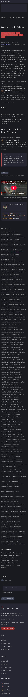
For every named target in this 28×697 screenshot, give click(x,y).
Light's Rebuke (18, 376)
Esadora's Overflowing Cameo (16, 301)
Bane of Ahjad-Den (5, 252)
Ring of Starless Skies (5, 562)
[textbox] (14, 588)
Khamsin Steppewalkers (15, 371)
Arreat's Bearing (5, 242)
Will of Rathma (14, 534)
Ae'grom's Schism (5, 234)
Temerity (17, 491)
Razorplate (18, 429)
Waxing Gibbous (5, 531)
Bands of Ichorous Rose (17, 249)
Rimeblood (3, 434)
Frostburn (15, 319)
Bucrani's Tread (14, 269)
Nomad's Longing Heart (13, 404)
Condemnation (4, 277)
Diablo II (6, 683)
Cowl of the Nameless (6, 279)
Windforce (12, 536)
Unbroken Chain (15, 521)
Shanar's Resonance (12, 464)
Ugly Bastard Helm (5, 521)
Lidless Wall (10, 376)
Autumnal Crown (14, 244)
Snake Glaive (18, 471)
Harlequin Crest (4, 557)
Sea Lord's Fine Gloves (6, 459)
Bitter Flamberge (5, 259)
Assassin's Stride (4, 244)
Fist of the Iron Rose (14, 309)
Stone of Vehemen (6, 479)
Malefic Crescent (4, 386)
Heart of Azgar (12, 349)
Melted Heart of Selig (5, 560)
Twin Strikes (19, 519)
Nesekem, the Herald (16, 560)
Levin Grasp (4, 376)
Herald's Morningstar (6, 356)
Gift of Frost (4, 326)
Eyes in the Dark (5, 306)
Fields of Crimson (5, 309)
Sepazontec (3, 464)
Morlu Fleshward (5, 399)
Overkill (24, 409)
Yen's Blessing (22, 544)
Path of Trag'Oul (16, 414)
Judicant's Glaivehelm (6, 369)
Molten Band (16, 396)
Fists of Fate (23, 309)
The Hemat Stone (5, 504)
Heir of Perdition (13, 557)
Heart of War (20, 349)
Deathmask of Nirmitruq (6, 289)
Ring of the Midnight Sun (19, 436)
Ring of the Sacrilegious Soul (18, 439)
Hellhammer (22, 351)
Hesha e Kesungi (15, 356)
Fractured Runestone (20, 316)
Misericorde (13, 394)
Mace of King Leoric (5, 384)
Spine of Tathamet (11, 474)
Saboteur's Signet (5, 446)
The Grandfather (16, 565)
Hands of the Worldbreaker (17, 344)
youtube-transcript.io (20, 199)
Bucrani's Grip (20, 267)
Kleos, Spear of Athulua (15, 374)
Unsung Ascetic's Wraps (6, 524)
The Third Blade (22, 509)
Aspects (3, 17)
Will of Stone (22, 534)
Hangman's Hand (5, 346)
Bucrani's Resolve (5, 269)
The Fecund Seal (14, 499)
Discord (5, 661)
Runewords (20, 17)
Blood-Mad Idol (11, 264)
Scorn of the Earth (5, 454)
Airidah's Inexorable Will (16, 234)
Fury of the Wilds (22, 319)
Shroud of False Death (6, 565)
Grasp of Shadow (5, 334)
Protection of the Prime (6, 421)
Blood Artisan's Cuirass (6, 262)
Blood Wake (4, 264)
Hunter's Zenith (4, 361)
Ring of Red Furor (20, 434)
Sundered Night (19, 484)
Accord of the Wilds (13, 232)
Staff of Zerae (15, 476)
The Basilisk (11, 494)
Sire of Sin (21, 469)
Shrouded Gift (16, 466)
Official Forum (7, 667)
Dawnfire (16, 284)
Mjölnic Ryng (21, 394)
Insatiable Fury (4, 366)
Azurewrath (4, 247)
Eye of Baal (22, 304)
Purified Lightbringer (18, 421)
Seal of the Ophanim (17, 459)
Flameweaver (18, 311)
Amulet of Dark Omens (6, 237)
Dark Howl (21, 282)
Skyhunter (3, 471)
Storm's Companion (16, 479)
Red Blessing (4, 431)
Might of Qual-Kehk (16, 391)
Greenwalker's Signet (16, 339)
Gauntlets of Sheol (16, 324)
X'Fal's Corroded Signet (12, 544)
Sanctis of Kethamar (5, 449)
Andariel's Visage (19, 552)
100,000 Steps (4, 232)
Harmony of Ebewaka (16, 346)
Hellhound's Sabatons (6, 354)
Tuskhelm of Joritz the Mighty (8, 519)
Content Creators (6, 646)
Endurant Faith (4, 301)
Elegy (25, 297)
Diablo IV (7, 686)
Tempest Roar (4, 494)
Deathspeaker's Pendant (19, 289)
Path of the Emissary (6, 414)
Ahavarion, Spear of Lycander (7, 552)
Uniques (11, 17)
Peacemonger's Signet (6, 416)
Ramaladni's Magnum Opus (7, 429)
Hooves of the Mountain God (7, 359)
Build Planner (5, 649)
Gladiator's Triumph (12, 326)
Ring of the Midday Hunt (6, 436)
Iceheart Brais (13, 361)
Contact (3, 640)
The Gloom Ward (5, 501)
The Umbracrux (5, 511)
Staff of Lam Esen (6, 476)
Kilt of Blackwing (5, 374)
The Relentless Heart (5, 509)
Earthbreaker (4, 297)
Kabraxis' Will (16, 369)
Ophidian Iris (4, 409)
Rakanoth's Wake (15, 426)
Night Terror (4, 404)
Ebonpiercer (11, 297)
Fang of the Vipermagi (15, 306)
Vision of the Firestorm (15, 526)
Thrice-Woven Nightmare (19, 514)
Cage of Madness (13, 272)
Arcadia (11, 239)
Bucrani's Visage (22, 269)
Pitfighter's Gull (4, 419)
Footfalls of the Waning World (7, 316)
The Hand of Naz (14, 501)
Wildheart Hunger (5, 534)
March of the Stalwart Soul (17, 389)
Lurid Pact (22, 381)
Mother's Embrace (14, 399)
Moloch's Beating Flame (6, 396)
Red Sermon (11, 431)
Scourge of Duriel (16, 456)
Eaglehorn (23, 294)
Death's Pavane (22, 284)
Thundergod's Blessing (6, 516)
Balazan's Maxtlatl (12, 247)
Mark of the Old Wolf (5, 391)
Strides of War (4, 481)
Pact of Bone (5, 411)
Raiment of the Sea (5, 426)
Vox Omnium (4, 529)
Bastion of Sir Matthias (6, 254)
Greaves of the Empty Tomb (19, 336)
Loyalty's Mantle (14, 381)
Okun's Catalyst (4, 406)
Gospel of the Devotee (19, 331)
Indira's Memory (4, 364)
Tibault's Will (16, 516)
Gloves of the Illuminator (6, 329)
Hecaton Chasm (4, 351)
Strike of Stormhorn (13, 481)
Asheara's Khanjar (14, 242)
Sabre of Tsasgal (14, 446)
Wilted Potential (4, 536)
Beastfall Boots (4, 257)
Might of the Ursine (5, 394)
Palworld (7, 693)
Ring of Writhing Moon (6, 441)
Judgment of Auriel (21, 366)
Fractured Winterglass (6, 319)
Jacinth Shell (12, 366)
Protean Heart (13, 419)
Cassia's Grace (22, 272)
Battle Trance (16, 254)
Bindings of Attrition (14, 257)
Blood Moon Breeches (18, 262)
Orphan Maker (12, 409)
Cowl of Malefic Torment (15, 277)
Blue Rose (3, 267)
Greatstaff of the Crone (6, 336)
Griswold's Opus (5, 341)
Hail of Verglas (20, 341)
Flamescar (11, 311)
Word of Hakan (19, 536)
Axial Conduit (23, 244)
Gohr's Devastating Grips (7, 331)
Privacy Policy (5, 643)
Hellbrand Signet (14, 351)
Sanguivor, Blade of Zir (17, 449)
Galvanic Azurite (6, 321)
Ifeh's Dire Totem (21, 361)
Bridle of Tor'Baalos (11, 267)
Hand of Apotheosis (5, 344)
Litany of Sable (15, 379)
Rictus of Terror (18, 431)
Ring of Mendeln (11, 434)
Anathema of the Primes (18, 237)
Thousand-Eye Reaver (7, 514)
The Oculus (3, 506)
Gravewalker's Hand (15, 334)
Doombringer (4, 555)
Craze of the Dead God (17, 279)
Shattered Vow (15, 562)
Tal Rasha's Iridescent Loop (7, 489)
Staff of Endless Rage (22, 474)
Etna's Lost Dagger (13, 304)
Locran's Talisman (5, 381)
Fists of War (4, 311)
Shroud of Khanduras (7, 466)
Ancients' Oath (4, 239)
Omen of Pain (13, 406)
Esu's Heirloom (4, 304)
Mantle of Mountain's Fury (16, 386)
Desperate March (5, 292)
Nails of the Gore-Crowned (15, 401)
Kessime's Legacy (5, 371)
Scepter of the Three (17, 451)
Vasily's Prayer (17, 524)
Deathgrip (4, 287)
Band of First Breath (5, 249)
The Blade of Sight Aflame (7, 496)
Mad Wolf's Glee (14, 384)
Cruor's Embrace (14, 282)
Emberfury (4, 299)
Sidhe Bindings (4, 469)
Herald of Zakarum (16, 354)
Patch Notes (7, 670)
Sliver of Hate (10, 471)
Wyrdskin (3, 544)
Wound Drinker (4, 539)
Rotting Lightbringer (6, 444)
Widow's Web (22, 531)
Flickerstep (20, 314)
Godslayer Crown (18, 329)
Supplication (16, 486)
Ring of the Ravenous (6, 439)
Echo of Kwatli (19, 297)
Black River (13, 259)
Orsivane (19, 409)
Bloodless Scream (20, 264)
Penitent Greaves (17, 416)
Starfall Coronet (22, 476)
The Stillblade (15, 509)
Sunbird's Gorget (5, 484)
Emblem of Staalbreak (14, 299)
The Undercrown (14, 511)
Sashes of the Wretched (6, 451)
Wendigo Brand (13, 531)
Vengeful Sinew (4, 526)
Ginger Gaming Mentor (7, 175)
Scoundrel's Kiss (14, 454)
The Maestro (13, 504)
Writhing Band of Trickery (7, 541)
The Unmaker (23, 511)
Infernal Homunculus (15, 364)
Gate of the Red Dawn (16, 321)
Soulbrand (3, 474)
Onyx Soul (20, 406)
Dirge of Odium (22, 292)
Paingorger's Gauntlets (14, 411)
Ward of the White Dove (14, 529)
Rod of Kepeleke (16, 441)
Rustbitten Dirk (15, 444)
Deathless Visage (12, 287)
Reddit (5, 664)
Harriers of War (4, 349)
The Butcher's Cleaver (19, 496)
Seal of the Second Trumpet (7, 461)
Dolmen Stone (5, 294)
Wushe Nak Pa (17, 541)
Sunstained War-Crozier (6, 486)
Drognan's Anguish (14, 294)
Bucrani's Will (5, 272)
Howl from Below (19, 359)
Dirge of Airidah (14, 292)
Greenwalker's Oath (5, 339)
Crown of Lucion (5, 282)
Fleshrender (3, 314)
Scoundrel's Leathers (5, 456)
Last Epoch (7, 690)
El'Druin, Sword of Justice (14, 555)
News (4, 673)
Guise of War (13, 341)
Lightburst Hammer (5, 379)
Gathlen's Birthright (5, 324)
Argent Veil (17, 239)
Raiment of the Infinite (16, 424)
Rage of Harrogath (5, 424)
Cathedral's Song (5, 274)
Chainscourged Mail (14, 274)
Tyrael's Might (4, 567)
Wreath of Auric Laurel (15, 539)
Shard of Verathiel (22, 464)
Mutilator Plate (4, 401)
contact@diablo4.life (7, 619)
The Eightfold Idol (5, 499)
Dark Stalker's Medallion (6, 284)
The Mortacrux (21, 504)
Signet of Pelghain (13, 469)
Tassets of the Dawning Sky (7, 491)
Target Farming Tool (19, 144)
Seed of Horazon (18, 461)
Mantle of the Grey (5, 389)
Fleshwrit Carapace (12, 314)
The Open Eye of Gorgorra (14, 506)
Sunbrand (12, 484)
